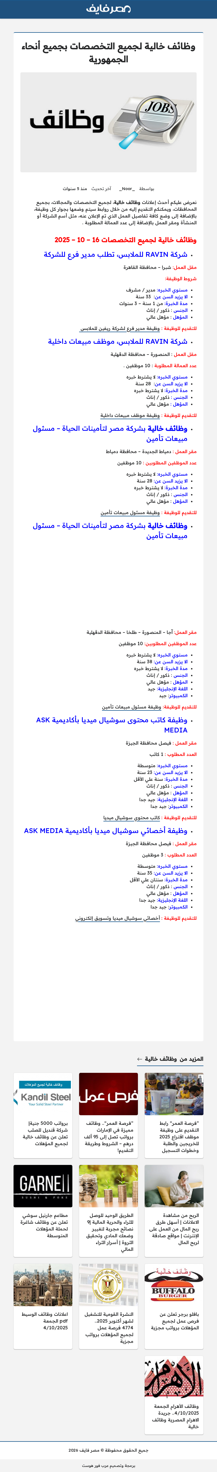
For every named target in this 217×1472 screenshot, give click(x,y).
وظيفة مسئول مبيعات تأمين (130, 512)
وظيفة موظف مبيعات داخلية (130, 415)
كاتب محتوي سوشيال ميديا (131, 817)
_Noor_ (127, 188)
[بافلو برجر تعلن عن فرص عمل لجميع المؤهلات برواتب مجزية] (174, 1306)
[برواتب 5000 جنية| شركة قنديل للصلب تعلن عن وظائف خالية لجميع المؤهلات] (43, 1115)
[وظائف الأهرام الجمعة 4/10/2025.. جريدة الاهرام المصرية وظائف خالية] (174, 1395)
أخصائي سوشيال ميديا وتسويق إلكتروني (117, 918)
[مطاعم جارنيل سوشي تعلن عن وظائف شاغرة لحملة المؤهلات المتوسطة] (43, 1211)
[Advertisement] (108, 584)
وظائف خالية (161, 1058)
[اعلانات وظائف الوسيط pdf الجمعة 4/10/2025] (43, 1306)
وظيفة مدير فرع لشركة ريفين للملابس (119, 328)
